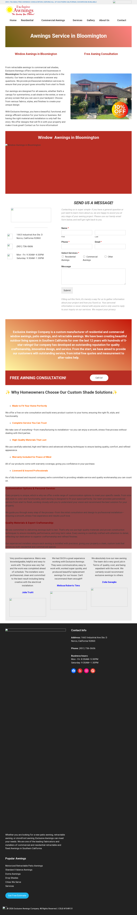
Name (65, 228)
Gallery (91, 20)
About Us (104, 20)
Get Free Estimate (17, 895)
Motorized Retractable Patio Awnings (24, 865)
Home (13, 20)
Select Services (70, 253)
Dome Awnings (13, 874)
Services (77, 20)
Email (98, 242)
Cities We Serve (13, 882)
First (63, 237)
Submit (67, 290)
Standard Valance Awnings (18, 869)
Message (66, 266)
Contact (121, 20)
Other (110, 256)
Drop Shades (11, 878)
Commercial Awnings (53, 20)
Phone (65, 242)
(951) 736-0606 (11, 2)
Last (96, 237)
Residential (27, 20)
